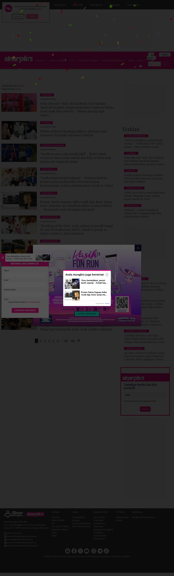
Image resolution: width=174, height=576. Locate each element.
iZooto (107, 303)
